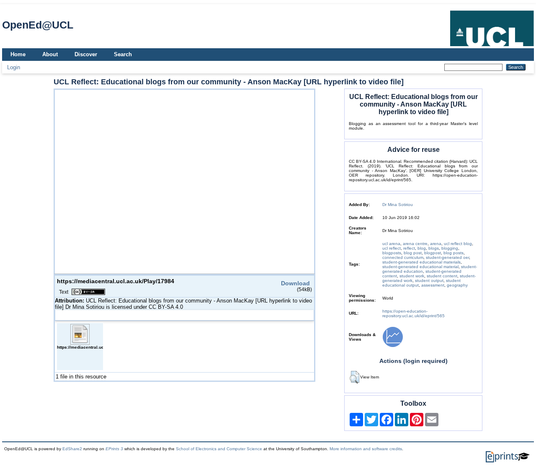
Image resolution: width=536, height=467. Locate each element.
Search (123, 54)
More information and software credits (366, 448)
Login (13, 67)
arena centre (415, 243)
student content (442, 276)
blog (421, 248)
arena (435, 243)
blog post (413, 252)
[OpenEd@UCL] (492, 46)
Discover (86, 54)
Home (18, 54)
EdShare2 (72, 448)
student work (411, 276)
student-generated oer (447, 257)
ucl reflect (391, 248)
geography (457, 285)
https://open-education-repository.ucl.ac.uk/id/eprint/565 (413, 313)
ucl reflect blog (458, 243)
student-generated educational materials (421, 262)
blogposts (391, 252)
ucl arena (391, 243)
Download (295, 283)
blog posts (453, 252)
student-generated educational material (420, 266)
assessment (432, 285)
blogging (449, 248)
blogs (433, 248)
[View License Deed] (88, 292)
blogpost (432, 252)
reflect (409, 248)
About (50, 54)
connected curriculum (402, 257)
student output (429, 280)
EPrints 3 (114, 448)
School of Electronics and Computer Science (219, 448)
